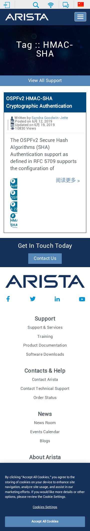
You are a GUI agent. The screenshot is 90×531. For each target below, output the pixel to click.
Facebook (8, 299)
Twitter (33, 299)
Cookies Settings (45, 507)
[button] (36, 5)
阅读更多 (66, 180)
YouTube (82, 299)
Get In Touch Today (45, 246)
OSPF (15, 197)
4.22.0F (16, 209)
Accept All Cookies (45, 521)
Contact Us (45, 258)
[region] (45, 497)
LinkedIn (57, 299)
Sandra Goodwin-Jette (50, 118)
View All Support (45, 80)
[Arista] (27, 17)
